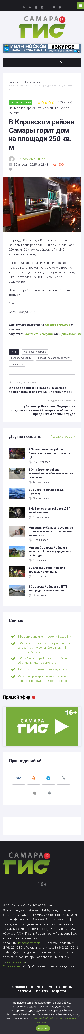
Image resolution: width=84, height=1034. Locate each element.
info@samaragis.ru (31, 943)
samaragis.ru (16, 961)
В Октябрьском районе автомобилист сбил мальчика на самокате (51, 473)
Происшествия (32, 82)
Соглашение (12, 966)
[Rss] (23, 7)
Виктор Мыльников (31, 159)
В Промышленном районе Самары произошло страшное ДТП (49, 453)
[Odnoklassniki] (36, 7)
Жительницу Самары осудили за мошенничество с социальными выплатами (51, 531)
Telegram (46, 334)
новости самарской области (54, 358)
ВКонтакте (31, 334)
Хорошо (43, 1028)
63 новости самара (35, 351)
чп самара (17, 364)
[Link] (48, 7)
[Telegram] (41, 7)
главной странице (57, 324)
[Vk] (30, 7)
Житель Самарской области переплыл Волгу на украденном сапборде (50, 551)
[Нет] (79, 1016)
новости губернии (21, 358)
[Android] (59, 7)
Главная (13, 82)
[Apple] (54, 7)
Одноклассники (70, 334)
